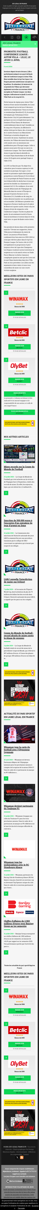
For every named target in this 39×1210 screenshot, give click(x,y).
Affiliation (31, 1152)
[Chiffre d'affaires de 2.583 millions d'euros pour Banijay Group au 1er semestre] (19, 908)
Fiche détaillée (20, 317)
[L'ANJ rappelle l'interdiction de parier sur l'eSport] (19, 566)
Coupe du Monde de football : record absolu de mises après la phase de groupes (19, 635)
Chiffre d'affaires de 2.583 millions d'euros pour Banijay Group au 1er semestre (19, 923)
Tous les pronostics (19, 412)
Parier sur (19, 313)
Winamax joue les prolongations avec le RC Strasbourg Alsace (16, 865)
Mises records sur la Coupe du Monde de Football (19, 468)
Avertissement (21, 1152)
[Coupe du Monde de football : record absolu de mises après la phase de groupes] (19, 620)
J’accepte (21, 1208)
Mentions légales (9, 1152)
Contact (26, 1154)
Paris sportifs (20, 394)
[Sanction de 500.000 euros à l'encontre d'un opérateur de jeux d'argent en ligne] (19, 507)
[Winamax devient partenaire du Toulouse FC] (19, 793)
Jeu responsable (16, 1154)
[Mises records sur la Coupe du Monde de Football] (19, 454)
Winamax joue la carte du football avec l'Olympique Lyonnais (17, 750)
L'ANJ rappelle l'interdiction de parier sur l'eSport (18, 580)
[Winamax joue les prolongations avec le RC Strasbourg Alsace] (19, 849)
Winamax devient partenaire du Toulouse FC (18, 807)
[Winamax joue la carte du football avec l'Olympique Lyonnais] (19, 734)
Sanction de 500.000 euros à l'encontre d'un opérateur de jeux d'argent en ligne (18, 523)
